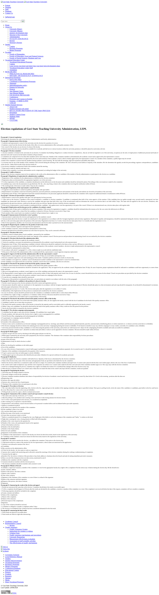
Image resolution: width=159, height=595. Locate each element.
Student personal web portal (19, 109)
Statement (13, 83)
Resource (8, 576)
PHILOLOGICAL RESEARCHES (22, 74)
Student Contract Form (17, 114)
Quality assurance (11, 527)
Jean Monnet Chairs (16, 91)
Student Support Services (13, 105)
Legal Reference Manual (13, 557)
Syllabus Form (14, 533)
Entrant (7, 5)
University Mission (16, 31)
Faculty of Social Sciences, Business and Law (25, 58)
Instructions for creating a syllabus (21, 531)
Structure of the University (19, 35)
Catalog (12, 46)
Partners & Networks (17, 87)
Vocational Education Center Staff (21, 68)
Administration (15, 37)
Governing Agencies (12, 555)
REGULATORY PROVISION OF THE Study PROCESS (30, 111)
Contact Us (9, 13)
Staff (6, 9)
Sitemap (8, 578)
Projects (12, 89)
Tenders (8, 559)
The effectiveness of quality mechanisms (23, 543)
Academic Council (11, 521)
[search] (23, 21)
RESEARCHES (11, 72)
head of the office (15, 79)
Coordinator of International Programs (22, 81)
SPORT (12, 118)
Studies (7, 44)
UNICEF (13, 103)
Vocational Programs (12, 562)
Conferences (14, 97)
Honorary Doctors (16, 43)
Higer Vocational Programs (14, 582)
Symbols (8, 574)
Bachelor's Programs (12, 564)
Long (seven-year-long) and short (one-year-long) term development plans (35, 66)
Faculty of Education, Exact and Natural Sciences (26, 56)
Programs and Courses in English (21, 99)
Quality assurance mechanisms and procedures (25, 535)
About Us (8, 27)
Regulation (13, 112)
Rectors (12, 41)
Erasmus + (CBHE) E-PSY (19, 101)
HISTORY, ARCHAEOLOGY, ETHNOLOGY (26, 76)
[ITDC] (14, 593)
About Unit (13, 107)
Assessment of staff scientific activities (23, 541)
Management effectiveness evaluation (22, 539)
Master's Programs (11, 566)
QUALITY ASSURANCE (19, 39)
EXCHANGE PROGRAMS (20, 95)
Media (7, 580)
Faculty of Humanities (17, 54)
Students (8, 7)
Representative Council (13, 523)
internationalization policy (18, 85)
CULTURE (14, 120)
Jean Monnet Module (17, 93)
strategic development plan (19, 33)
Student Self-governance (13, 561)
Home (7, 25)
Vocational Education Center (15, 60)
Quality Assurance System (18, 529)
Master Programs (15, 50)
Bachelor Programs (16, 48)
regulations (13, 70)
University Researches (17, 537)
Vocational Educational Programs (21, 62)
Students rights (15, 116)
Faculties (8, 52)
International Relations (13, 78)
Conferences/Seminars (12, 568)
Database (8, 11)
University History (16, 29)
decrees (12, 525)
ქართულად (10, 17)
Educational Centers (12, 570)
